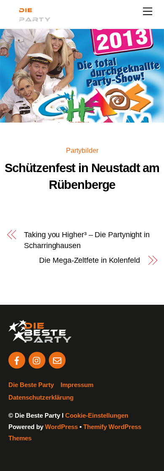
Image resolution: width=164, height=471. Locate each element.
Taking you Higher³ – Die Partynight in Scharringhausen (87, 239)
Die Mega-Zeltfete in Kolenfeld (89, 260)
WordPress (61, 426)
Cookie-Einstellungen (96, 415)
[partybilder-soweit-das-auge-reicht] (37, 359)
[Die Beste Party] (29, 18)
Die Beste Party (31, 384)
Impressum (77, 384)
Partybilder (82, 150)
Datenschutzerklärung (41, 397)
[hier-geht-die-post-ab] (16, 359)
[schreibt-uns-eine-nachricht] (57, 359)
